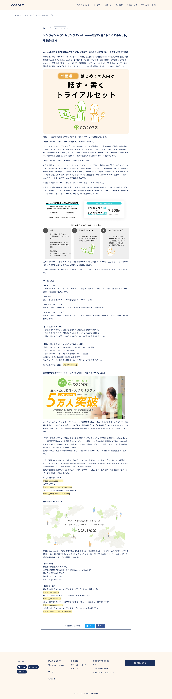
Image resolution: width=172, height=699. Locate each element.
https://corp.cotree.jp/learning (56, 493)
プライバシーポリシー (150, 5)
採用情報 (119, 5)
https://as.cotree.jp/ (52, 598)
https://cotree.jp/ (70, 364)
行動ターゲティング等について (103, 672)
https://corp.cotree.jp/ (53, 481)
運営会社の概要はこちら (101, 661)
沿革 (94, 665)
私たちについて (83, 5)
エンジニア (74, 669)
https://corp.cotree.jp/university (57, 487)
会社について (132, 5)
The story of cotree (56, 665)
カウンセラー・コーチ (78, 665)
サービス (96, 5)
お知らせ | (19, 15)
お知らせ (108, 5)
